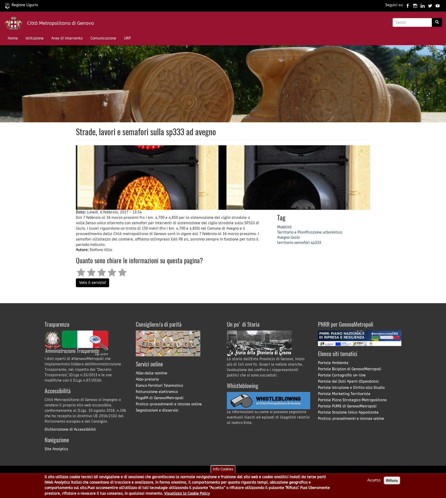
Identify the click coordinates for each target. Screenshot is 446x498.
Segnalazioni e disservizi (157, 410)
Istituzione (35, 38)
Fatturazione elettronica (157, 392)
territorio (285, 242)
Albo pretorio (147, 379)
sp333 (316, 242)
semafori (302, 242)
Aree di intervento (67, 38)
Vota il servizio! (92, 282)
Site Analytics (56, 449)
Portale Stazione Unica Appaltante (348, 412)
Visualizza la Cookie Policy (187, 494)
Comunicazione (103, 38)
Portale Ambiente (333, 363)
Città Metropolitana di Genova (60, 23)
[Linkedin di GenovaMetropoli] (422, 5)
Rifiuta (392, 480)
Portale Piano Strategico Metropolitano (352, 400)
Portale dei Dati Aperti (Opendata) (348, 381)
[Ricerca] (437, 22)
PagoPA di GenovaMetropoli (160, 398)
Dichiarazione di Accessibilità (70, 429)
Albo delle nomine (151, 373)
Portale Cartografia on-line (342, 375)
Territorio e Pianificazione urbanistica (309, 232)
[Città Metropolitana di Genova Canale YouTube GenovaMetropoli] (437, 5)
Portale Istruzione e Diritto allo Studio (351, 387)
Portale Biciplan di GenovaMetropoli (349, 369)
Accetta (374, 480)
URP (127, 38)
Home (13, 38)
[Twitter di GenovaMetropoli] (430, 5)
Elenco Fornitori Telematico (159, 385)
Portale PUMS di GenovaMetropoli (347, 406)
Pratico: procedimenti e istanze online (351, 418)
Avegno (283, 237)
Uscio (295, 237)
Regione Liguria (25, 5)
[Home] (15, 24)
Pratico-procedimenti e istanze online (169, 404)
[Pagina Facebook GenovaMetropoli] (407, 5)
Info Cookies (223, 469)
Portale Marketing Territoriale (344, 394)
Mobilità (284, 227)
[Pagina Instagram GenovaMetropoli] (415, 5)
